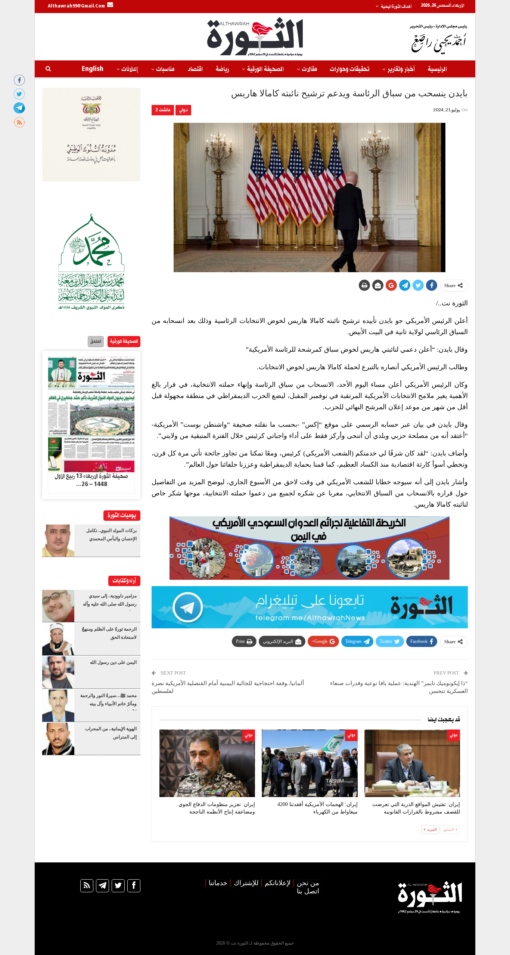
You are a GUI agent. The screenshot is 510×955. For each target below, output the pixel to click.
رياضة (222, 69)
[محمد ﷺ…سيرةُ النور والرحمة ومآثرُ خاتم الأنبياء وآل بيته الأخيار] (58, 706)
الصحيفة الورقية (265, 69)
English (92, 69)
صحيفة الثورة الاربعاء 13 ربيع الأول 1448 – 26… (91, 480)
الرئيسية (437, 69)
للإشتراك (246, 883)
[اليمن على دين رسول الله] (58, 672)
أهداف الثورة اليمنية (396, 7)
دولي (183, 110)
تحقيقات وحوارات (349, 69)
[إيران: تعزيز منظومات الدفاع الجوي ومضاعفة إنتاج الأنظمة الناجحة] (207, 763)
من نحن (308, 883)
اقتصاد (195, 69)
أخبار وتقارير (401, 69)
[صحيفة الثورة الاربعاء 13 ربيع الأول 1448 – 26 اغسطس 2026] (91, 415)
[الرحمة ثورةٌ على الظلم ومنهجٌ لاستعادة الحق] (58, 639)
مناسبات (165, 69)
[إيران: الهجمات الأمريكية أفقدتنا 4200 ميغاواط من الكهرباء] (309, 763)
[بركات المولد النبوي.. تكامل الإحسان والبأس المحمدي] (58, 541)
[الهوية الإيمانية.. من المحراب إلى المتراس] (58, 739)
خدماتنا (218, 883)
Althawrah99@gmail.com (76, 6)
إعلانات (130, 69)
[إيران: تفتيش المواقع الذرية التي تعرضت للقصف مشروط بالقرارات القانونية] (412, 763)
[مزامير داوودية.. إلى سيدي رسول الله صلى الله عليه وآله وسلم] (58, 606)
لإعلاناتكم (277, 883)
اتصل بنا (308, 891)
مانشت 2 (162, 110)
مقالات (309, 69)
